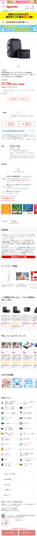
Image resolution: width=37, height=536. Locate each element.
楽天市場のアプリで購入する (19, 99)
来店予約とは (29, 139)
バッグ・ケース (22, 11)
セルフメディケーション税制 (9, 508)
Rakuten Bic (12, 7)
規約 (34, 139)
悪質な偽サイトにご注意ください (10, 510)
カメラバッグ (32, 11)
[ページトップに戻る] (34, 529)
